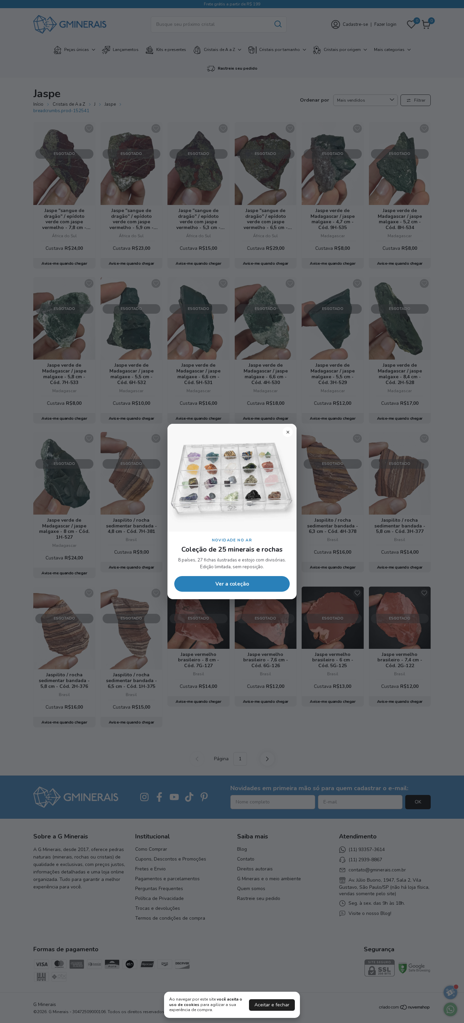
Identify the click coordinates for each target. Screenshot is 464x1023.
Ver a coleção (232, 583)
